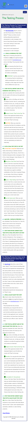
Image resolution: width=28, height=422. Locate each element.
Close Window (6, 413)
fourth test (7, 264)
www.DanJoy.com (17, 60)
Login (25, 12)
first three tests (9, 30)
